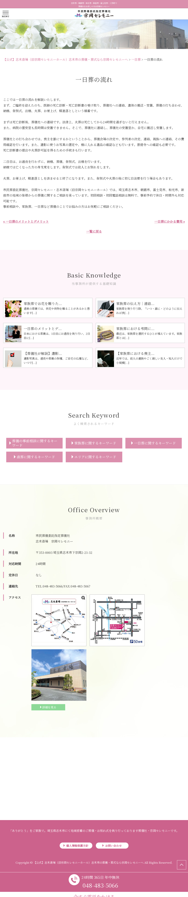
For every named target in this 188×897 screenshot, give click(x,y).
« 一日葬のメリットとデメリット (26, 221)
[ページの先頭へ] (181, 864)
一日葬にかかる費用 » (169, 221)
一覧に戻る (94, 231)
